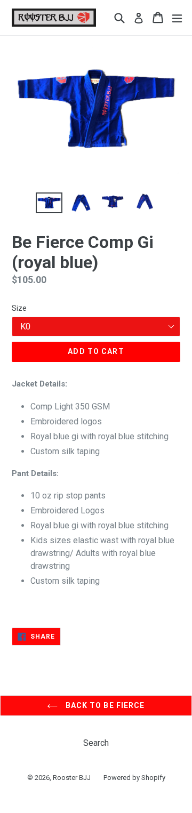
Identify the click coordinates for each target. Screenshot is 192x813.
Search (96, 743)
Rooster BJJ (72, 778)
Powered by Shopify (134, 778)
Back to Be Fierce (104, 705)
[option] (49, 203)
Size (19, 308)
